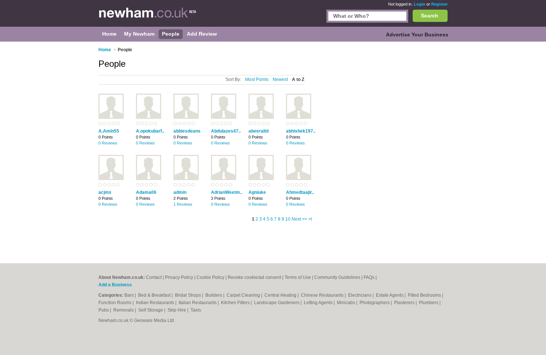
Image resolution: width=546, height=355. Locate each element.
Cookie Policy (210, 277)
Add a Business (115, 284)
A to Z (298, 79)
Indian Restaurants (155, 302)
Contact (154, 277)
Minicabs (346, 302)
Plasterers (405, 302)
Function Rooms (115, 302)
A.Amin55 (108, 131)
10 (287, 219)
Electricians (360, 295)
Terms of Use (298, 277)
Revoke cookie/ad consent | (256, 277)
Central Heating (281, 295)
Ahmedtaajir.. (300, 192)
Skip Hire (177, 310)
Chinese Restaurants (323, 295)
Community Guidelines (337, 277)
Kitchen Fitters (236, 302)
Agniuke (257, 192)
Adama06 (146, 192)
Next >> (299, 219)
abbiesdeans (187, 131)
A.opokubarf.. (150, 131)
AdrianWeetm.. (226, 192)
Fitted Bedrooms (425, 295)
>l (310, 219)
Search (429, 16)
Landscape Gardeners (277, 302)
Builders (214, 295)
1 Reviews (182, 204)
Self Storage (151, 310)
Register (439, 4)
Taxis (196, 310)
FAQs (369, 277)
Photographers (375, 302)
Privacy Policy (179, 277)
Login (419, 4)
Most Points (257, 79)
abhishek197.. (300, 131)
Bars (129, 295)
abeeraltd (258, 131)
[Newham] (147, 17)
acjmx (104, 192)
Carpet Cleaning (244, 295)
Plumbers (429, 302)
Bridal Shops (188, 295)
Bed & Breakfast (155, 295)
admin (179, 192)
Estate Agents (390, 295)
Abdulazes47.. (226, 131)
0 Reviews (107, 143)
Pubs (104, 310)
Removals (124, 310)
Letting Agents (319, 302)
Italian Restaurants (198, 302)
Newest (280, 79)
